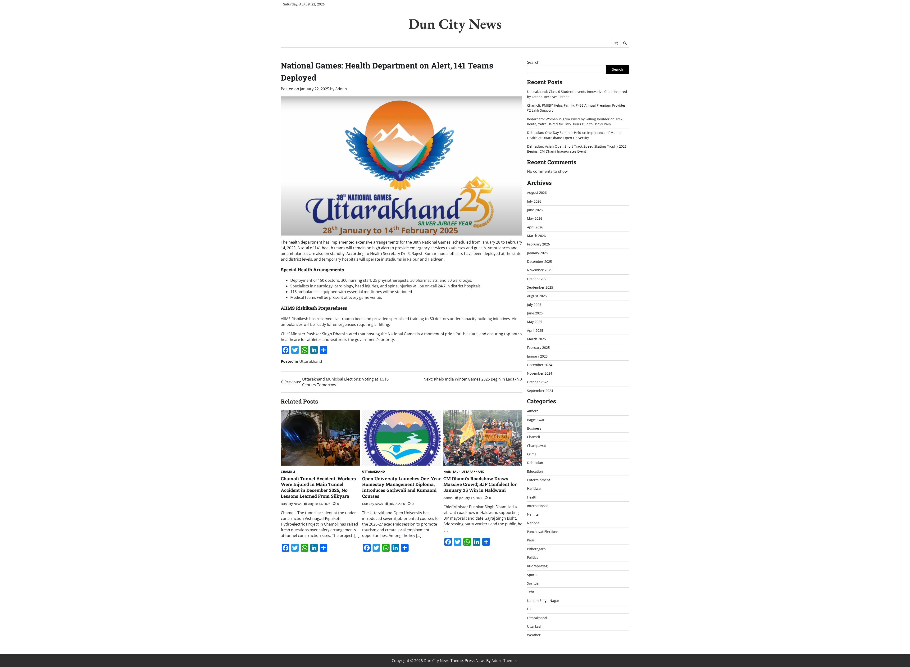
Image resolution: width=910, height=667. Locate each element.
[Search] (624, 43)
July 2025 (534, 304)
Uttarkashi (535, 626)
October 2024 (537, 382)
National (534, 523)
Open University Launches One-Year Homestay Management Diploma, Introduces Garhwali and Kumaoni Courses (401, 487)
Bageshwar (536, 419)
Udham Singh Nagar (543, 600)
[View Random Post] (615, 43)
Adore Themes (504, 660)
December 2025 (539, 261)
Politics (532, 557)
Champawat (536, 445)
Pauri (531, 540)
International (537, 506)
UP (529, 609)
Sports (532, 574)
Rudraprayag (537, 566)
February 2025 (538, 347)
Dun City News (455, 23)
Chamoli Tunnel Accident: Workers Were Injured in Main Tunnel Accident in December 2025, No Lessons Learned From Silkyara (318, 487)
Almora (532, 411)
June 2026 (535, 210)
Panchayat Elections (543, 531)
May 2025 (534, 321)
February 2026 (538, 244)
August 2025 (537, 296)
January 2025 (537, 356)
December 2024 (539, 365)
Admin (341, 88)
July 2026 (534, 201)
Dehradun (535, 462)
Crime (532, 454)
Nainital (450, 471)
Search (533, 62)
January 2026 (537, 253)
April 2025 (535, 330)
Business (534, 428)
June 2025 (535, 313)
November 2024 (539, 373)
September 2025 (540, 287)
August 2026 (537, 192)
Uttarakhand (310, 361)
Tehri (531, 592)
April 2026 (535, 227)
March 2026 (536, 235)
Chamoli (288, 471)
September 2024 (540, 390)
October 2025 (537, 279)
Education (535, 471)
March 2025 (536, 339)
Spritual (533, 583)
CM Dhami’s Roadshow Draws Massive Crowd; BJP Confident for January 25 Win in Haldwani (480, 484)
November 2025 (539, 270)
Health (532, 497)
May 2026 (534, 218)
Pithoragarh (536, 549)
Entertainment (538, 480)
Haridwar (534, 488)
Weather (534, 635)
